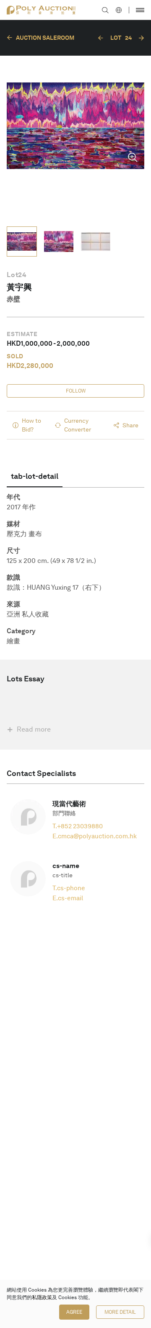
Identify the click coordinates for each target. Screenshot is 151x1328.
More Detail (120, 1312)
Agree (74, 1312)
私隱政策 (42, 1297)
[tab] (34, 476)
